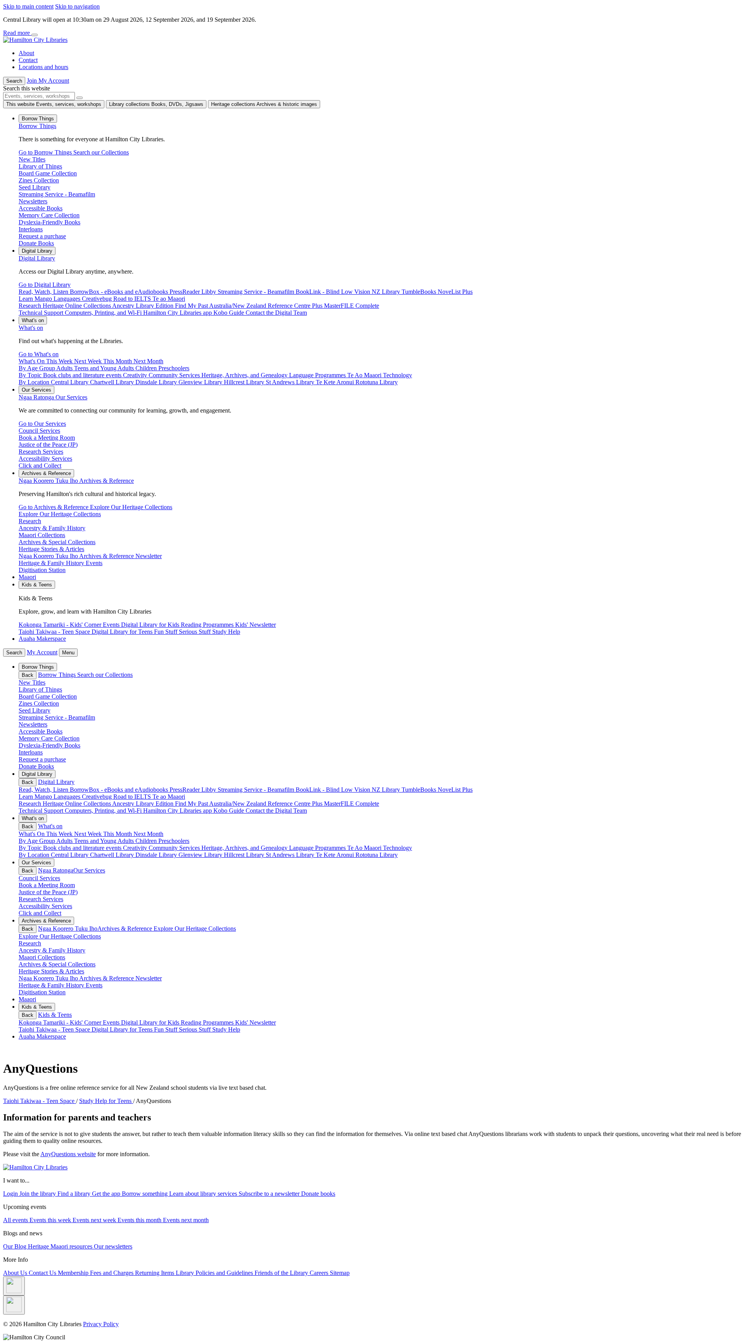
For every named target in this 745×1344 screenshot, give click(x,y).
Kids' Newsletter (255, 1022)
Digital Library (37, 258)
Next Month (148, 834)
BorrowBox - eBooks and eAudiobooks (120, 789)
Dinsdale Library (156, 854)
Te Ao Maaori (365, 848)
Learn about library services (204, 1193)
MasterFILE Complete (351, 803)
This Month (118, 834)
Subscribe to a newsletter (270, 1193)
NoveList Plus (455, 789)
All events (16, 1220)
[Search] (79, 98)
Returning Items (155, 1272)
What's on (31, 327)
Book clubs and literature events (83, 848)
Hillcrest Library (245, 854)
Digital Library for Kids (151, 1022)
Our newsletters (113, 1246)
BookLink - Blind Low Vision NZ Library (349, 789)
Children (146, 841)
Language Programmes (318, 848)
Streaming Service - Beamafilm (257, 789)
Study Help (226, 1029)
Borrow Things (37, 126)
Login (11, 1193)
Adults (65, 841)
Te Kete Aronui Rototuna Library (357, 854)
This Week (60, 834)
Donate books (318, 1193)
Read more (17, 32)
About (26, 53)
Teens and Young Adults (104, 841)
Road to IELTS (132, 796)
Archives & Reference (76, 480)
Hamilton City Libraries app (178, 810)
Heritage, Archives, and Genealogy (245, 848)
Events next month (186, 1220)
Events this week (51, 1220)
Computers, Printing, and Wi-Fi (104, 810)
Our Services (53, 397)
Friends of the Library (282, 1272)
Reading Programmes (208, 1022)
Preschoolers (173, 841)
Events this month (140, 1220)
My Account (42, 652)
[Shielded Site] (14, 1285)
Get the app (107, 1193)
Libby (209, 789)
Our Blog (15, 1246)
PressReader (185, 789)
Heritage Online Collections (77, 803)
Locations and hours (43, 67)
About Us (16, 1272)
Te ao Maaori (168, 796)
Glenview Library (201, 854)
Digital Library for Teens (123, 1029)
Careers (320, 1272)
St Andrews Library (291, 854)
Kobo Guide (229, 810)
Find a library (74, 1193)
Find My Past (192, 803)
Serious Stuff (195, 1029)
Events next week (95, 1220)
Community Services (175, 848)
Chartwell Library (112, 854)
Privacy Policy (101, 1324)
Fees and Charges (112, 1272)
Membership (74, 1272)
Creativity (136, 848)
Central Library (70, 854)
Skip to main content (28, 6)
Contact (28, 60)
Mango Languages (58, 796)
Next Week (88, 834)
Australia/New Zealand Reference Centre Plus (266, 803)
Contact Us (43, 1272)
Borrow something (145, 1193)
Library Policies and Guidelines (215, 1272)
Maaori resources (72, 1246)
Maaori (27, 577)
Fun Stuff (166, 1029)
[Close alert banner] (34, 35)
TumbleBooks (420, 789)
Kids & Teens (55, 1014)
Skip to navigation (77, 6)
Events (112, 1022)
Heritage (39, 1246)
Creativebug (97, 796)
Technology (397, 848)
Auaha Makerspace (42, 638)
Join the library (38, 1193)
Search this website (26, 88)
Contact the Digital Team (276, 810)
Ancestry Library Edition (143, 803)
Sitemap (340, 1272)
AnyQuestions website (68, 1154)
